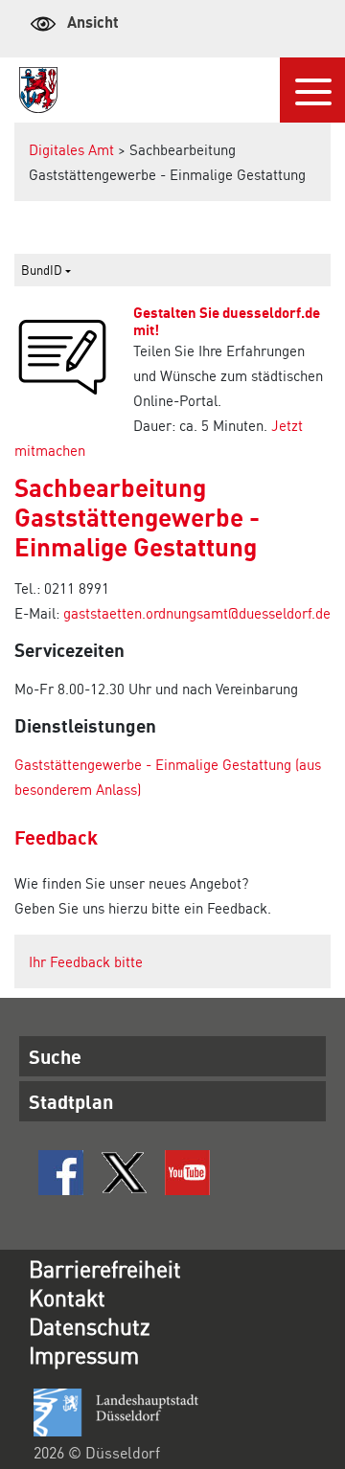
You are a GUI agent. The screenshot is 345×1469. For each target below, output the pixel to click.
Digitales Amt (71, 149)
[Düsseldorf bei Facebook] (60, 1172)
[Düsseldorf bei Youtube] (187, 1172)
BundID (43, 269)
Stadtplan (71, 1101)
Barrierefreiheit (105, 1268)
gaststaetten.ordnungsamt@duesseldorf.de (197, 612)
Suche (55, 1056)
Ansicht (93, 21)
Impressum (84, 1354)
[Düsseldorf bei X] (124, 1172)
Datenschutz (89, 1326)
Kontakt (67, 1297)
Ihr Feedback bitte (86, 961)
